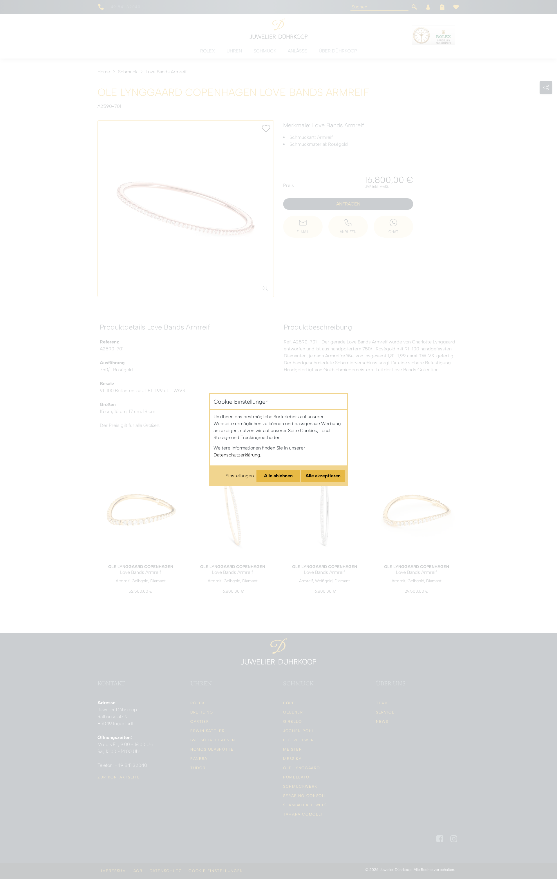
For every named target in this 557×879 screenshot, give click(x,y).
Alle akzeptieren (323, 475)
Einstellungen (239, 475)
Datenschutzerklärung (237, 455)
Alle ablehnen (278, 475)
